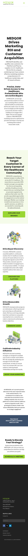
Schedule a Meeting (14, 457)
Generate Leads (14, 326)
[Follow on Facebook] (4, 525)
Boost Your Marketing (14, 374)
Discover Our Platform (14, 278)
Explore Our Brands (14, 214)
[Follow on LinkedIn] (10, 525)
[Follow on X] (7, 525)
